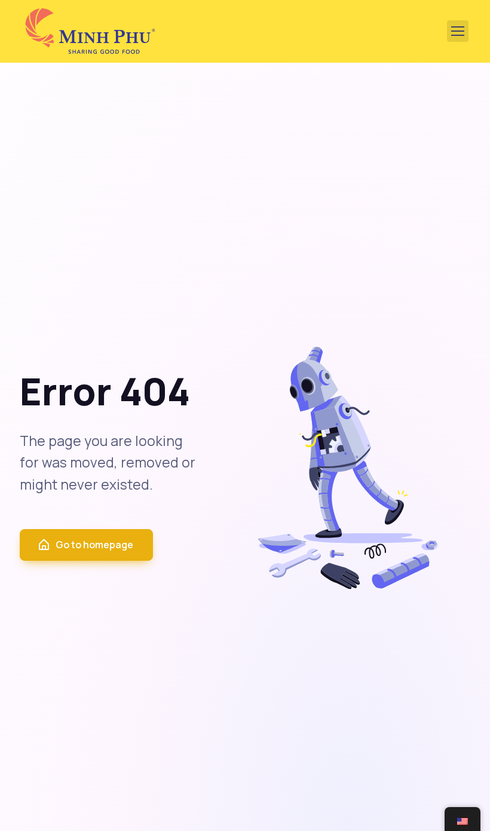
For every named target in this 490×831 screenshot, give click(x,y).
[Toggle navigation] (457, 31)
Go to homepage (94, 544)
